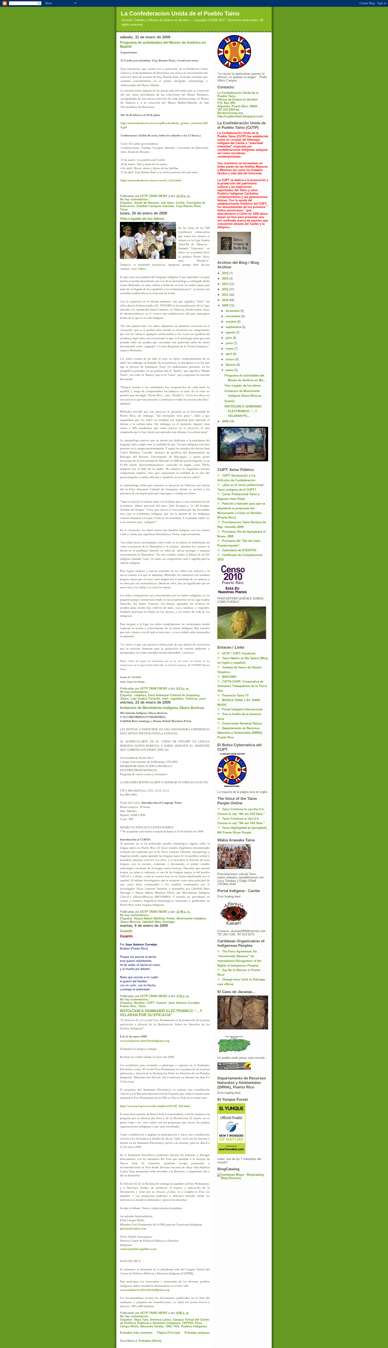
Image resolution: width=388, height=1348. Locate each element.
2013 (225, 284)
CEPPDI (187, 1323)
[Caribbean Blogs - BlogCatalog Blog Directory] (242, 1176)
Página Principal (168, 1332)
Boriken (139, 1002)
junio (230, 343)
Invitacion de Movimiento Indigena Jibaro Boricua (162, 708)
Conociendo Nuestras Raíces (242, 723)
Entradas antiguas (197, 1332)
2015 (225, 273)
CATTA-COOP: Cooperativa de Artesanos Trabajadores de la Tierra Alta (242, 686)
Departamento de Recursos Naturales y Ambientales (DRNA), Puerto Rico (240, 733)
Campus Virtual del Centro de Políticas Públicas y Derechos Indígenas (164, 1321)
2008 (225, 421)
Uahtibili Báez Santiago (158, 921)
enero (230, 370)
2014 (225, 278)
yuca (202, 698)
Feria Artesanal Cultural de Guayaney (174, 695)
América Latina (160, 1319)
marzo (230, 359)
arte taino (167, 202)
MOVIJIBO (229, 676)
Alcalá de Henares (146, 202)
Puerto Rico (128, 1006)
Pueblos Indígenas (194, 1326)
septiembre (234, 327)
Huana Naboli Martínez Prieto (154, 918)
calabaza (140, 695)
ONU (168, 1326)
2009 (225, 305)
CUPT (150, 1002)
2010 (225, 300)
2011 (225, 294)
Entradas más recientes (136, 1332)
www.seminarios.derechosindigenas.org (145, 1040)
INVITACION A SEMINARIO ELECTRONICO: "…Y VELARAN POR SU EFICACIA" (161, 1013)
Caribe (180, 202)
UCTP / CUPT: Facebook (239, 653)
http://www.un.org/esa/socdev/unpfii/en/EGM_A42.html (155, 1106)
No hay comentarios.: (135, 199)
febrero (231, 364)
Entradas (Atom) (150, 1340)
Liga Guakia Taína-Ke (145, 698)
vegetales (176, 698)
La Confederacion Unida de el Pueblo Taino (180, 13)
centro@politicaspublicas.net (138, 1249)
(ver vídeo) (139, 268)
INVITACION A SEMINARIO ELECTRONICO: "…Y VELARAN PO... (243, 411)
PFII (176, 1326)
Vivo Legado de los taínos (142, 219)
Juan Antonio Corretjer (184, 1002)
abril (229, 354)
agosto (231, 332)
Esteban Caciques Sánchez (155, 206)
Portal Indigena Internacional (242, 709)
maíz (165, 698)
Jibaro (124, 698)
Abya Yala (141, 1319)
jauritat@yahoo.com (133, 1228)
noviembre (233, 316)
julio (229, 337)
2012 (225, 289)
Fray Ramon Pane (188, 206)
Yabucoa (191, 698)
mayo (230, 348)
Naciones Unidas (152, 1326)
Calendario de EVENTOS (239, 550)
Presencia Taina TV (235, 695)
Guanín (126, 931)
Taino (124, 209)
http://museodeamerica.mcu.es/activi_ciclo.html (151, 180)
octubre (231, 321)
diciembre (233, 311)
